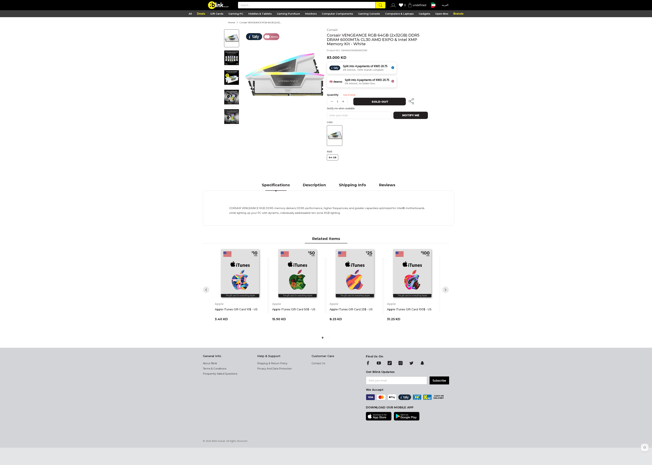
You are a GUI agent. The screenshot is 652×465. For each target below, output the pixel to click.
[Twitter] (411, 363)
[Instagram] (401, 363)
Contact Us (318, 363)
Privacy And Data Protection (274, 368)
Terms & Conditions (214, 368)
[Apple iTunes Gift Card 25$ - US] (355, 273)
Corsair (332, 30)
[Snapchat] (422, 363)
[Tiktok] (390, 363)
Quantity (332, 94)
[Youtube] (379, 363)
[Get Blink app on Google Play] (406, 416)
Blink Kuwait (218, 441)
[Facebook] (368, 363)
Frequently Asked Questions (220, 373)
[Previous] (206, 290)
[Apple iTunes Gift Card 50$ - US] (297, 273)
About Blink (210, 363)
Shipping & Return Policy (272, 363)
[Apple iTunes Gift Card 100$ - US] (412, 273)
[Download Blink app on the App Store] (378, 416)
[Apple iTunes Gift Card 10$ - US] (240, 273)
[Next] (445, 290)
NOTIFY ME (410, 115)
